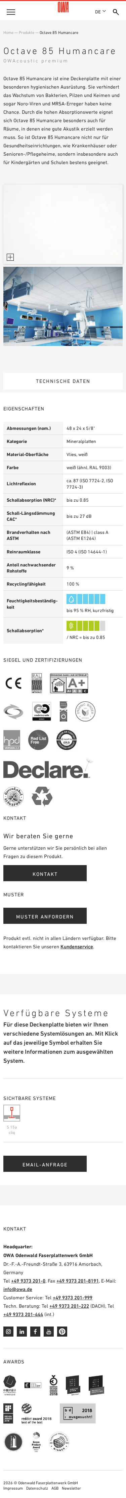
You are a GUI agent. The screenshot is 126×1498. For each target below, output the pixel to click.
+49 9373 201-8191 (77, 1281)
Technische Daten (63, 381)
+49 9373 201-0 (28, 1281)
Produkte (26, 32)
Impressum (13, 1488)
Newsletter (71, 1488)
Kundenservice (76, 946)
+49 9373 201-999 (72, 1297)
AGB (54, 1488)
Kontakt (45, 874)
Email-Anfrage (45, 1164)
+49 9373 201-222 (69, 1306)
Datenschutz (37, 1488)
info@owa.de (17, 1289)
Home (8, 32)
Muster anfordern (45, 916)
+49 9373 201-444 (23, 1314)
